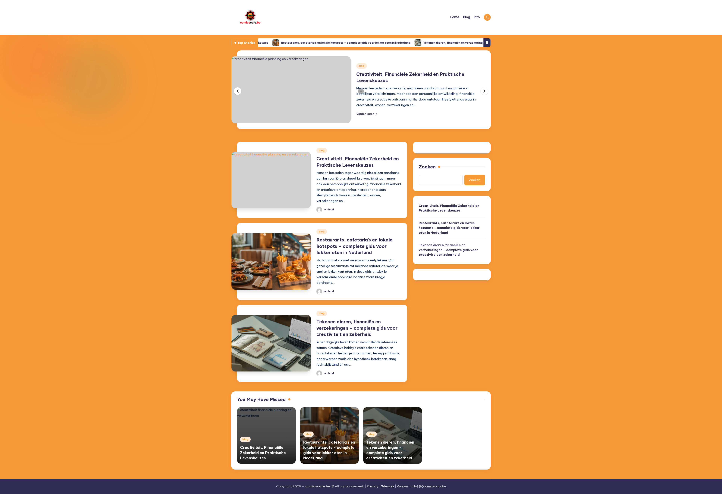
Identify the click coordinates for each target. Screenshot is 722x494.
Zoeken (427, 167)
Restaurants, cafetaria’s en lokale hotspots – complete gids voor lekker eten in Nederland (321, 42)
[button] (366, 113)
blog (362, 65)
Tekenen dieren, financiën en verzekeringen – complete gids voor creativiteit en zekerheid (464, 42)
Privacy (372, 486)
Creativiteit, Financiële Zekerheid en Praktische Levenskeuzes (449, 208)
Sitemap (387, 486)
